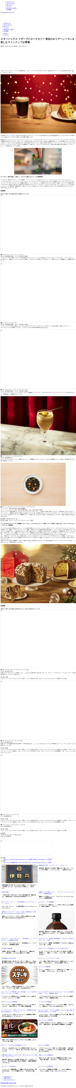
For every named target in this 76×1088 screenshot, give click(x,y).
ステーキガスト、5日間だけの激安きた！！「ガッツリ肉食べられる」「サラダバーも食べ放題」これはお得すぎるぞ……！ (19, 987)
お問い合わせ (7, 1078)
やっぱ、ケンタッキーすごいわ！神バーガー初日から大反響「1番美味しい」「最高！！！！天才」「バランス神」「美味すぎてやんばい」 (56, 953)
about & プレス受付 (12, 8)
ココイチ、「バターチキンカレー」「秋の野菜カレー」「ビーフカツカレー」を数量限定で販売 (19, 943)
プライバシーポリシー (9, 1079)
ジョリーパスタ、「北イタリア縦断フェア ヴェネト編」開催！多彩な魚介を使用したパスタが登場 (56, 1015)
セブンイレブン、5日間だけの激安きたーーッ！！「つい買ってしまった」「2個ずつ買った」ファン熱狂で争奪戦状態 (19, 1005)
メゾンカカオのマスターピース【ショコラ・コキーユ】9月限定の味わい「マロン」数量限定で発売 (56, 997)
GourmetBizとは (8, 1076)
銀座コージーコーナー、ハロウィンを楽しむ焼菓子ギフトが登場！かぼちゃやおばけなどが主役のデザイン (18, 917)
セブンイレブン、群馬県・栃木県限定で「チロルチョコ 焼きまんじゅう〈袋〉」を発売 (56, 943)
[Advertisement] (28, 17)
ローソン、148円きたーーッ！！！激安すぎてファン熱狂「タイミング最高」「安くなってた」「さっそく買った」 (56, 970)
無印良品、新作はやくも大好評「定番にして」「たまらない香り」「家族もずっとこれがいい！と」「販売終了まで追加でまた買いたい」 (56, 933)
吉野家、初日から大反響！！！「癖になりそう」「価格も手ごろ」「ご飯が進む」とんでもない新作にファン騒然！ (18, 952)
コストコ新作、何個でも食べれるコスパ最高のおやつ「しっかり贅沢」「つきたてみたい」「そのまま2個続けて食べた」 (56, 962)
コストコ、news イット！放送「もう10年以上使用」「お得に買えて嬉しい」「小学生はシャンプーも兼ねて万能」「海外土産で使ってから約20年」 (56, 1049)
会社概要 (9, 9)
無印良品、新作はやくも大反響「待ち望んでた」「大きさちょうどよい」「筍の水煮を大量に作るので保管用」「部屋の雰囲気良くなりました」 (19, 1061)
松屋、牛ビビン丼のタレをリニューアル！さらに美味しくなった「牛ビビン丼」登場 (19, 1040)
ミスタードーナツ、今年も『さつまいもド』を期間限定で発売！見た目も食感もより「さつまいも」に (19, 1015)
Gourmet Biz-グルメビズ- (8, 1083)
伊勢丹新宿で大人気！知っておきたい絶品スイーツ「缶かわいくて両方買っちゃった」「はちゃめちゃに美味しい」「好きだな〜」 (19, 886)
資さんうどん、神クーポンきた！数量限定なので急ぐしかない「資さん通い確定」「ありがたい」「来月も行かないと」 (55, 1058)
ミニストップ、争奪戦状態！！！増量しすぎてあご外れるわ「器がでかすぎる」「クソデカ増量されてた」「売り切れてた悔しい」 (19, 1071)
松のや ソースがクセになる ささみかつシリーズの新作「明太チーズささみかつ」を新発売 (28, 859)
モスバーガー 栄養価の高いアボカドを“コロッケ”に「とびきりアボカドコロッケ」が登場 (27, 862)
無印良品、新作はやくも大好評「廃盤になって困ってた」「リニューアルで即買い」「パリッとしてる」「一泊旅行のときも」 (56, 869)
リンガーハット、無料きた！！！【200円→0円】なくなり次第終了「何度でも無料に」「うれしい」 (56, 905)
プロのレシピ (10, 2)
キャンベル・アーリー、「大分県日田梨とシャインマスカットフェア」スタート (19, 907)
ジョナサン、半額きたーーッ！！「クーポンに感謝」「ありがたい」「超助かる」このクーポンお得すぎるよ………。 (56, 1005)
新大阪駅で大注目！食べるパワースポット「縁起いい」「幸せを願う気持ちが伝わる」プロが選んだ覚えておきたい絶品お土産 (19, 962)
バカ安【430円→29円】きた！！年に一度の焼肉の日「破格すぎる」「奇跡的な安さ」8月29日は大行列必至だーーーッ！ (19, 895)
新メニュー (9, 5)
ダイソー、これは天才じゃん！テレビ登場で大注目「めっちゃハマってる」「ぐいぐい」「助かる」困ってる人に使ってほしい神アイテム (19, 1049)
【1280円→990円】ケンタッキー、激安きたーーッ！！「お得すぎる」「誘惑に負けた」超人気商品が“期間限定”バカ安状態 (56, 1023)
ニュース (9, 6)
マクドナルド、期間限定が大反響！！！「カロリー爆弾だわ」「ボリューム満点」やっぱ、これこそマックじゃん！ (55, 1070)
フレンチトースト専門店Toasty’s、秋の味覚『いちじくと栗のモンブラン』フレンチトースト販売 (19, 997)
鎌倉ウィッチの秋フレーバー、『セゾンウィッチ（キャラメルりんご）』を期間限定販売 (56, 897)
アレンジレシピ (11, 3)
